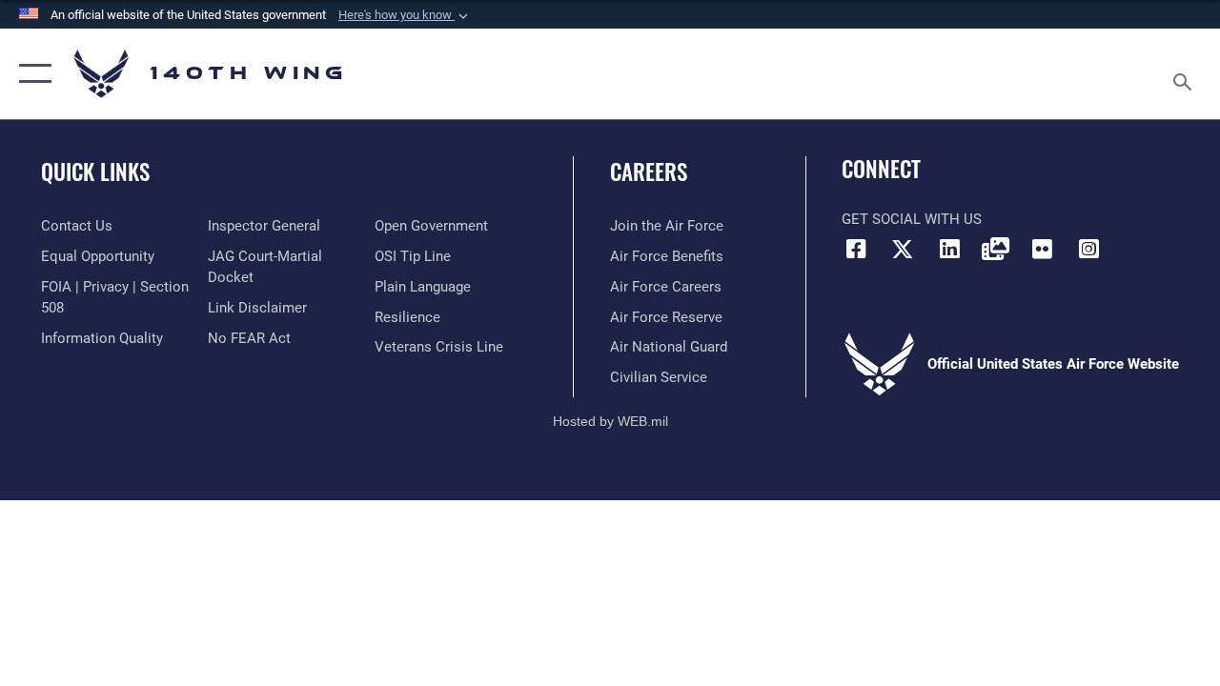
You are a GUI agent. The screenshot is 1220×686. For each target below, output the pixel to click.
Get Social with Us (912, 219)
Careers (648, 172)
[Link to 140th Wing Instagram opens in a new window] (1088, 248)
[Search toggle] (1185, 73)
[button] (405, 15)
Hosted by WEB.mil (610, 421)
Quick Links (95, 172)
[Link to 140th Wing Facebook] (856, 248)
